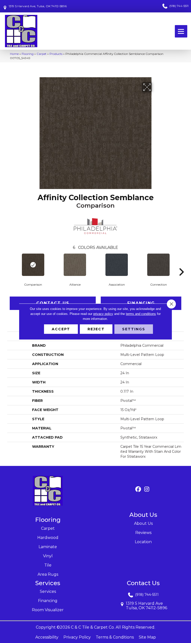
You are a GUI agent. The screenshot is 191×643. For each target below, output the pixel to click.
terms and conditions (141, 314)
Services (48, 591)
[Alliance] (75, 264)
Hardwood (47, 537)
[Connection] (158, 264)
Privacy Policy (77, 637)
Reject (96, 329)
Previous (9, 264)
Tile (47, 565)
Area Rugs (48, 574)
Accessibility (46, 637)
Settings (133, 329)
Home (14, 54)
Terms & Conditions (115, 637)
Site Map (147, 637)
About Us (143, 523)
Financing (47, 600)
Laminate (48, 546)
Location (143, 541)
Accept (61, 329)
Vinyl (48, 556)
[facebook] (138, 489)
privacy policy (103, 314)
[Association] (117, 264)
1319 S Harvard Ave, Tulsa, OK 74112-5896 (38, 6)
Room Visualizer (48, 609)
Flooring (28, 54)
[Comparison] (33, 264)
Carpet (42, 54)
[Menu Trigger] (181, 31)
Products (55, 54)
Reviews (143, 532)
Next (181, 264)
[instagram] (146, 489)
